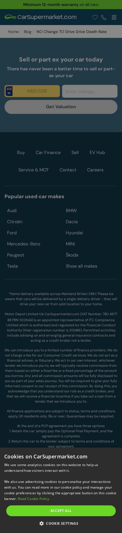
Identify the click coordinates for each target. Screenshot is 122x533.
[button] (61, 523)
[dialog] (61, 490)
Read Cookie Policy (33, 498)
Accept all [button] (61, 510)
